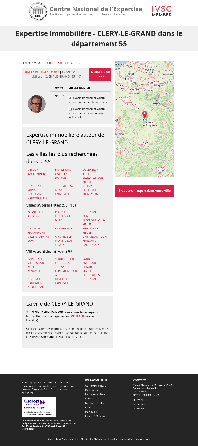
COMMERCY (90, 169)
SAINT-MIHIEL (36, 173)
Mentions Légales (94, 403)
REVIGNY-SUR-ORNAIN (37, 188)
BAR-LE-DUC (63, 169)
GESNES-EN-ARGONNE (36, 214)
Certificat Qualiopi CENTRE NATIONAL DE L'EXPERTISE (43, 427)
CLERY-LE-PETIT (65, 212)
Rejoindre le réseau (95, 394)
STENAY (88, 186)
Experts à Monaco (95, 416)
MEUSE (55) (78, 316)
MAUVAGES (35, 271)
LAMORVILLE (36, 259)
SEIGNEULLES (91, 275)
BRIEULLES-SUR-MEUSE (93, 230)
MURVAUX (89, 240)
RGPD (88, 407)
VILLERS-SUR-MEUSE (36, 265)
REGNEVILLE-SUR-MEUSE (94, 222)
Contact (89, 398)
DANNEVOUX (91, 244)
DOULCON (89, 212)
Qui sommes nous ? (95, 385)
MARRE (87, 271)
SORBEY (88, 259)
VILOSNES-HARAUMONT (36, 230)
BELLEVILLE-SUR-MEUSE (93, 179)
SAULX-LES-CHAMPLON (35, 285)
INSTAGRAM (139, 404)
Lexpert (26, 63)
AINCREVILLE (63, 236)
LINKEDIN (138, 400)
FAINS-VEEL (62, 194)
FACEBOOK (138, 408)
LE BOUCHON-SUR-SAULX (64, 265)
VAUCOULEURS (37, 198)
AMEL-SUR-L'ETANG (90, 265)
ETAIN (86, 173)
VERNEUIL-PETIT (65, 259)
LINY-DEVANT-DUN (95, 236)
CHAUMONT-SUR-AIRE (66, 273)
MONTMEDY (90, 194)
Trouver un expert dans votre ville (145, 191)
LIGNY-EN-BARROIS (61, 175)
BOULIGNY (34, 194)
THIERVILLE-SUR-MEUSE (65, 188)
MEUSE (38, 63)
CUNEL (87, 216)
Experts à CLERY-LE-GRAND (62, 63)
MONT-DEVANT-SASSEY (65, 242)
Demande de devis (100, 74)
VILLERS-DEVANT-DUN (39, 238)
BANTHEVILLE (63, 228)
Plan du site (91, 411)
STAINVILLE (35, 279)
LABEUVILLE (62, 283)
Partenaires (91, 390)
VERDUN (33, 169)
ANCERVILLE (90, 190)
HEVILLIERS (62, 279)
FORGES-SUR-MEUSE (64, 218)
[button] (144, 115)
